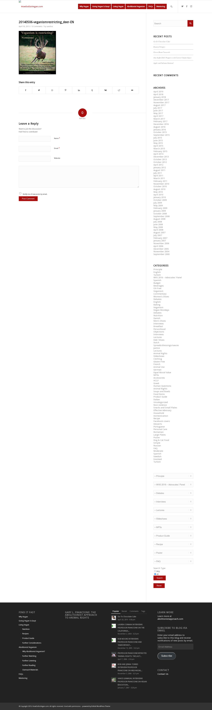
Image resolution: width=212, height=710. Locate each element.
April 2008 (158, 230)
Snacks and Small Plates (165, 407)
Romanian (158, 432)
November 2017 (161, 102)
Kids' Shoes (158, 340)
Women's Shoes (161, 296)
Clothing (157, 359)
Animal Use (159, 367)
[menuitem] (84, 6)
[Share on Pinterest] (65, 90)
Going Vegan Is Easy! (27, 621)
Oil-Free (157, 288)
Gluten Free (159, 361)
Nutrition (158, 315)
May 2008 (158, 227)
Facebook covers (161, 421)
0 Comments (37, 26)
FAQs (21, 674)
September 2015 (161, 135)
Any (158, 571)
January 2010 (159, 197)
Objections (158, 331)
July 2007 (157, 235)
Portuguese (159, 426)
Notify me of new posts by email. (35, 194)
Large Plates (159, 434)
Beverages (158, 285)
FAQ (155, 448)
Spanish (157, 280)
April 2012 (158, 164)
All (157, 574)
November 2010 (161, 184)
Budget (157, 283)
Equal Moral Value (162, 372)
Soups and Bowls (161, 391)
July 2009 (157, 202)
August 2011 (159, 170)
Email (57, 148)
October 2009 (160, 200)
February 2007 (160, 238)
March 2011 (159, 178)
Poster (156, 437)
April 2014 (158, 154)
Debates (157, 299)
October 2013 (160, 159)
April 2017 (158, 116)
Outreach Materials (30, 670)
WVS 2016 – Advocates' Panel (167, 277)
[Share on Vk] (105, 90)
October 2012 (160, 162)
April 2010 (158, 194)
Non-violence (160, 405)
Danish (156, 318)
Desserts (157, 424)
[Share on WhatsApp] (52, 90)
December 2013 (161, 156)
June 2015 (158, 140)
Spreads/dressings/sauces (166, 345)
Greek (156, 383)
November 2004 (161, 251)
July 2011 (157, 173)
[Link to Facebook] (187, 6)
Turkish (157, 275)
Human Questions (162, 386)
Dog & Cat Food (161, 440)
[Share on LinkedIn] (78, 90)
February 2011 (160, 181)
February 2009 (160, 208)
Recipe (156, 418)
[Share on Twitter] (38, 90)
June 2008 (158, 224)
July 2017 (157, 108)
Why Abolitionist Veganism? (33, 651)
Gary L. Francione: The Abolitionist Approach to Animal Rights (81, 615)
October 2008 (160, 213)
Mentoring (23, 678)
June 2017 (158, 110)
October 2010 (160, 186)
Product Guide (160, 396)
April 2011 (158, 175)
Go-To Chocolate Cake (161, 41)
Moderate (158, 451)
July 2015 (157, 137)
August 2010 (159, 189)
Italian (156, 399)
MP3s (156, 375)
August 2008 (159, 219)
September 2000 (161, 254)
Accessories (159, 378)
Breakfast (158, 326)
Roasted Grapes (159, 47)
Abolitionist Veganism (28, 647)
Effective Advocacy (162, 410)
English (157, 272)
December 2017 (161, 99)
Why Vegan (23, 617)
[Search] (171, 6)
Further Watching (29, 656)
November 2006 (161, 243)
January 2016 (159, 129)
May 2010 (158, 192)
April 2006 (158, 246)
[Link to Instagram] (191, 6)
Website (57, 158)
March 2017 (159, 119)
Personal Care (160, 429)
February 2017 (160, 121)
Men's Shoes (159, 321)
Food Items (159, 394)
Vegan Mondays (161, 310)
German (157, 369)
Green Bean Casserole (161, 52)
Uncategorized (160, 402)
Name (57, 138)
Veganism (158, 291)
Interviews (158, 323)
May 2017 (158, 113)
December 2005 (161, 249)
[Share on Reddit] (118, 90)
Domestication (160, 416)
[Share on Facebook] (25, 90)
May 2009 (158, 205)
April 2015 (158, 146)
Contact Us (162, 674)
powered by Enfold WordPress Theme (96, 706)
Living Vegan (24, 625)
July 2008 (157, 221)
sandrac (50, 26)
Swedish (157, 456)
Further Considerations (31, 643)
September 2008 (161, 216)
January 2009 (159, 211)
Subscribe (166, 655)
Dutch (156, 342)
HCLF (156, 380)
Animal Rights (160, 353)
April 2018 (158, 94)
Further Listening (29, 661)
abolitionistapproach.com (170, 619)
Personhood (159, 329)
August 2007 (159, 232)
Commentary (159, 294)
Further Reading (28, 665)
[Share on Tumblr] (92, 90)
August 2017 (159, 105)
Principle (157, 269)
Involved (157, 459)
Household (158, 413)
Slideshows (158, 356)
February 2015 (160, 151)
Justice (156, 348)
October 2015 (160, 132)
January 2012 (159, 167)
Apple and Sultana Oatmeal (163, 63)
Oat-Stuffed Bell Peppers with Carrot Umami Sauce (172, 57)
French (156, 364)
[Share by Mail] (132, 90)
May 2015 (158, 143)
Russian (157, 445)
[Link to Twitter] (182, 6)
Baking (156, 304)
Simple (156, 443)
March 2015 (159, 148)
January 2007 (159, 240)
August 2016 (159, 127)
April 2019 (158, 91)
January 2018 (159, 97)
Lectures (157, 337)
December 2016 (161, 124)
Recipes (25, 634)
